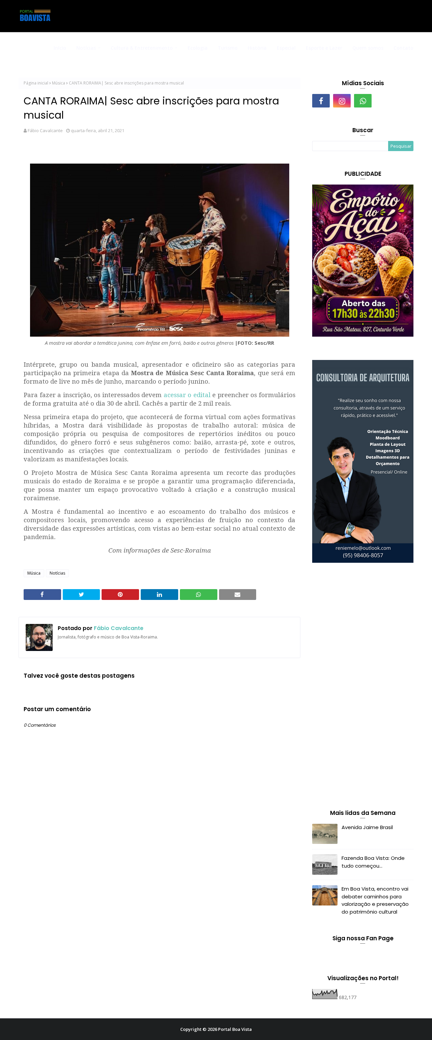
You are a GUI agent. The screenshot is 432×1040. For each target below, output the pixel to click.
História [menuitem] (257, 48)
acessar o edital (187, 394)
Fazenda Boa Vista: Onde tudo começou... (373, 861)
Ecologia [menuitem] (198, 48)
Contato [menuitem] (403, 48)
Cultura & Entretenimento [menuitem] (142, 48)
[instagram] (342, 100)
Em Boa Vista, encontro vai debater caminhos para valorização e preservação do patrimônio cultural (375, 900)
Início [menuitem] (60, 48)
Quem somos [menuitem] (367, 48)
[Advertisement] (362, 687)
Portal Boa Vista (235, 1029)
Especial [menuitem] (286, 48)
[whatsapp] (363, 100)
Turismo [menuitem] (228, 48)
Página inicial (36, 83)
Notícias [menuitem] (86, 48)
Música (58, 83)
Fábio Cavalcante (45, 130)
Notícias (57, 573)
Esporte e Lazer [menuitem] (324, 48)
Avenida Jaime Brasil (367, 827)
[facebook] (321, 100)
